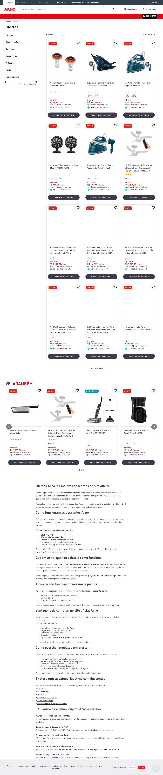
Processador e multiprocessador (52, 710)
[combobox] (69, 9)
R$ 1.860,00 (31, 85)
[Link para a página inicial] (8, 22)
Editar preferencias (119, 767)
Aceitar (141, 767)
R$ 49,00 (22, 85)
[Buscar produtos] (114, 9)
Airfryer (40, 695)
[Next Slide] (154, 433)
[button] (21, 42)
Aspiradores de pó (45, 707)
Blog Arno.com (152, 2)
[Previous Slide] (9, 433)
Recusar (132, 767)
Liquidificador (43, 698)
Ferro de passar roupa (47, 704)
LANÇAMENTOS (151, 17)
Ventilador (41, 701)
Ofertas (17, 22)
